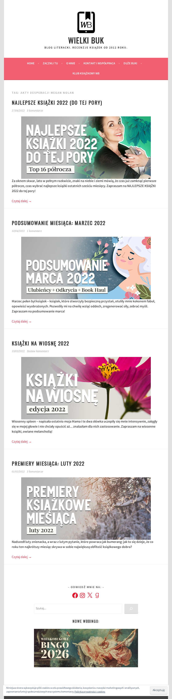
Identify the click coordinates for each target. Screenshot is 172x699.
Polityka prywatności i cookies (89, 692)
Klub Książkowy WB (86, 74)
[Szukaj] (131, 609)
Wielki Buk (86, 40)
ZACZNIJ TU (50, 64)
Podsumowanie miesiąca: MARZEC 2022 (59, 222)
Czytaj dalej (22, 201)
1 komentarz (34, 231)
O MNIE (70, 64)
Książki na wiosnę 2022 (40, 343)
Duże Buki (130, 64)
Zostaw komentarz (38, 351)
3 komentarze (35, 110)
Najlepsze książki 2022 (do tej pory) (57, 102)
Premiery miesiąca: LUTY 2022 (48, 463)
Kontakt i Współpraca (99, 64)
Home (30, 64)
